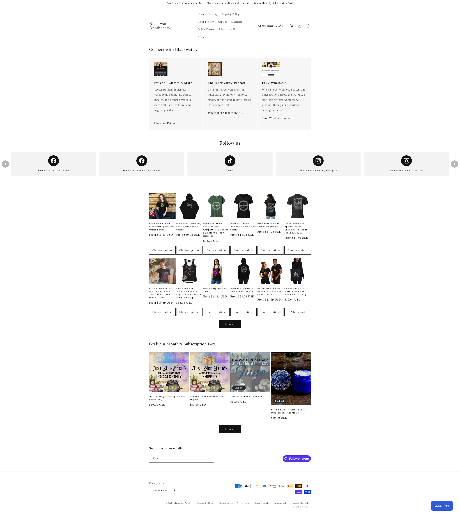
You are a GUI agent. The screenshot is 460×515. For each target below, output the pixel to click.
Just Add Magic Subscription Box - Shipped (208, 398)
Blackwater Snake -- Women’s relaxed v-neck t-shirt (243, 226)
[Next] (454, 164)
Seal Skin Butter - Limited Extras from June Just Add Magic (289, 411)
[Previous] (5, 164)
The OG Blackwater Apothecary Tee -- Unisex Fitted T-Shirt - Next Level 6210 (296, 228)
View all (230, 324)
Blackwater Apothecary (185, 503)
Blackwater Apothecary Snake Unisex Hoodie (242, 290)
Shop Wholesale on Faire (277, 118)
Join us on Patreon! (165, 123)
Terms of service (262, 503)
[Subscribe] (210, 458)
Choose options (162, 250)
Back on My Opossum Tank (215, 290)
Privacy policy (243, 503)
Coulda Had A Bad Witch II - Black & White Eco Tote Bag (295, 291)
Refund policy (226, 503)
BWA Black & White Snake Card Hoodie (268, 225)
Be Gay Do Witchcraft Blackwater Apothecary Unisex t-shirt (269, 291)
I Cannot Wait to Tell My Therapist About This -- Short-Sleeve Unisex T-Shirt (160, 293)
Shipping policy (281, 503)
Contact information (301, 507)
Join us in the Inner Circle (224, 112)
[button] (292, 26)
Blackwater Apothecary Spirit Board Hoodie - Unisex (188, 226)
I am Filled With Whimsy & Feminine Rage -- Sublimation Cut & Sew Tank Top (189, 293)
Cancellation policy (302, 503)
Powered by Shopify (206, 503)
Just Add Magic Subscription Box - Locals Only (168, 398)
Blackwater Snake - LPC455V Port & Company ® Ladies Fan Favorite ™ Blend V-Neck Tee (215, 229)
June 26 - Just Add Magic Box (246, 396)
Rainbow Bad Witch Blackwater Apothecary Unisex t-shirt (161, 226)
